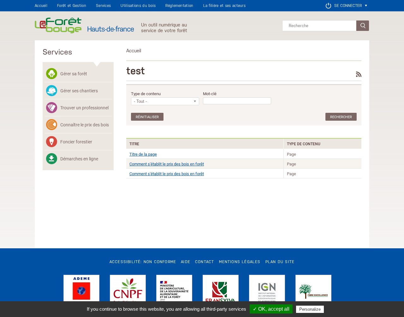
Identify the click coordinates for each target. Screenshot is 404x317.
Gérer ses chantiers (79, 91)
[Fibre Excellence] (313, 292)
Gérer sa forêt (73, 74)
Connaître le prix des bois (84, 125)
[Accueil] (58, 26)
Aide (185, 262)
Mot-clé (210, 94)
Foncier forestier (76, 142)
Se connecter (348, 5)
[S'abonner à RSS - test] (358, 74)
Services (103, 5)
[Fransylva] (220, 292)
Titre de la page (143, 154)
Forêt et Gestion (71, 5)
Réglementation (179, 5)
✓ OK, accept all (271, 309)
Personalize (310, 309)
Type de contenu (146, 94)
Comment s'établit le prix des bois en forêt (166, 164)
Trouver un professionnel (84, 108)
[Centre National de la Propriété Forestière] (128, 292)
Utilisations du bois (138, 5)
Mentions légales (240, 262)
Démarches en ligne (79, 159)
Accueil (41, 5)
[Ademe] (81, 292)
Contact (204, 262)
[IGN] (267, 292)
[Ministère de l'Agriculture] (174, 292)
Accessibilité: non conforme (143, 262)
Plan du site (279, 262)
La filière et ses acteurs (224, 5)
